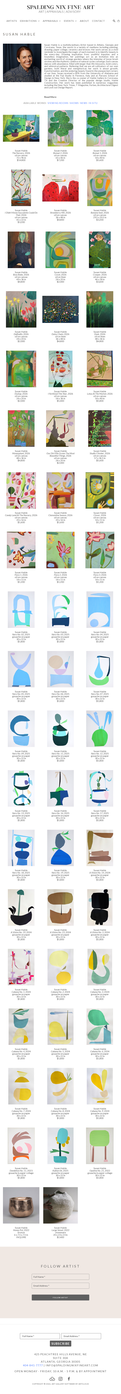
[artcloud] (52, 1379)
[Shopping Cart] (118, 21)
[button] (30, 20)
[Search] (114, 21)
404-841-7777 (33, 1365)
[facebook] (69, 1379)
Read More (50, 96)
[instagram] (60, 1379)
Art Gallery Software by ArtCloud (70, 1384)
